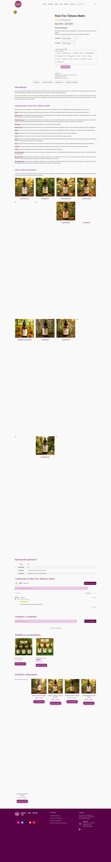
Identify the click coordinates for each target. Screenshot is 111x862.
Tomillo (58, 59)
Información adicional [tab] (47, 82)
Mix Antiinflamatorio (90, 53)
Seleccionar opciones (20, 664)
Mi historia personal (55, 816)
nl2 (63, 75)
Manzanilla (75, 53)
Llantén (71, 59)
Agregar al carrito (65, 67)
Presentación (57, 38)
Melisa (81, 53)
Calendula (64, 59)
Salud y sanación (67, 75)
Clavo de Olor (83, 59)
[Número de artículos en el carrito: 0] (95, 4)
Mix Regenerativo (71, 56)
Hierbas (60, 75)
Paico (79, 56)
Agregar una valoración (90, 583)
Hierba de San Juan (66, 53)
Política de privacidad (55, 820)
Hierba (58, 76)
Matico (76, 59)
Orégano (90, 59)
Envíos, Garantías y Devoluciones (58, 823)
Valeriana (90, 56)
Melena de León (60, 62)
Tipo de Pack (57, 43)
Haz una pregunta (90, 621)
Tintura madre (63, 76)
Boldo (59, 53)
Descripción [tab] (36, 82)
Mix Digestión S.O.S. (61, 56)
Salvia (83, 56)
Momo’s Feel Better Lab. (63, 78)
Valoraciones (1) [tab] (59, 82)
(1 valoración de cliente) (66, 20)
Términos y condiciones (56, 818)
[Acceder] (91, 4)
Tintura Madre (74, 75)
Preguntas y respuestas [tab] (72, 82)
